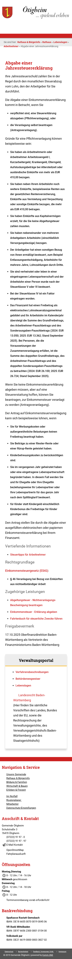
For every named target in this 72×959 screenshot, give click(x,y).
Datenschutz (9, 951)
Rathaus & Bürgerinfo (28, 42)
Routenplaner (14, 800)
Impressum (62, 951)
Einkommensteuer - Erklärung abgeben (33, 612)
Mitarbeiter (12, 804)
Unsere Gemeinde (16, 774)
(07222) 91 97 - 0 (15, 837)
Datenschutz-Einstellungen (21, 807)
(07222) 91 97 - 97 (16, 840)
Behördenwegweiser (28, 678)
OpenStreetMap (15, 850)
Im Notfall (12, 796)
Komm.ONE (47, 955)
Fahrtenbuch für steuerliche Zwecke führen (36, 618)
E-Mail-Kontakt (14, 844)
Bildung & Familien (16, 782)
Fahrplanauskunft (16, 853)
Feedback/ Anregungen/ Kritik (43, 951)
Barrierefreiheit (23, 951)
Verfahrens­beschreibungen (32, 672)
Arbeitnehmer (11, 46)
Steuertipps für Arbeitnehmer (28, 554)
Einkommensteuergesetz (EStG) (26, 570)
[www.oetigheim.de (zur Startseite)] (36, 18)
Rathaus (46, 42)
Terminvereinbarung (17, 900)
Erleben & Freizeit (16, 789)
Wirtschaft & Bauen (17, 786)
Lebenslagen (60, 42)
